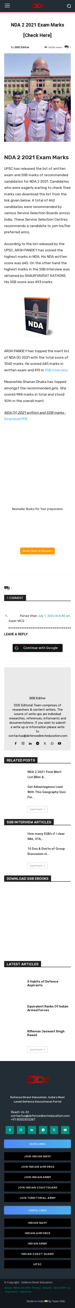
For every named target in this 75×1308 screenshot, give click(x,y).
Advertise (25, 1291)
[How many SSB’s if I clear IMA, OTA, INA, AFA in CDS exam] (14, 837)
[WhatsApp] (37, 565)
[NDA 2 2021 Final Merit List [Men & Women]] (14, 775)
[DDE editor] (7, 47)
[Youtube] (59, 742)
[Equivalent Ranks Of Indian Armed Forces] (14, 1007)
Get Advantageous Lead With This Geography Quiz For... (47, 792)
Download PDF (16, 419)
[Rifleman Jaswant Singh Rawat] (14, 1032)
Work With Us (62, 1288)
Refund (47, 1288)
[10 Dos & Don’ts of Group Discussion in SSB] (14, 852)
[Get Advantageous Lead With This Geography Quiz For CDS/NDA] (14, 790)
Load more (36, 809)
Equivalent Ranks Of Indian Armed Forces (47, 1008)
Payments (11, 1291)
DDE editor (22, 47)
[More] (56, 565)
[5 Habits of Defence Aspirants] (14, 983)
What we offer (22, 1288)
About (8, 1288)
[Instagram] (23, 742)
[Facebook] (18, 565)
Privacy (36, 1288)
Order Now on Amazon (37, 551)
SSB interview (56, 370)
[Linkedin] (30, 742)
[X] (28, 565)
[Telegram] (47, 565)
